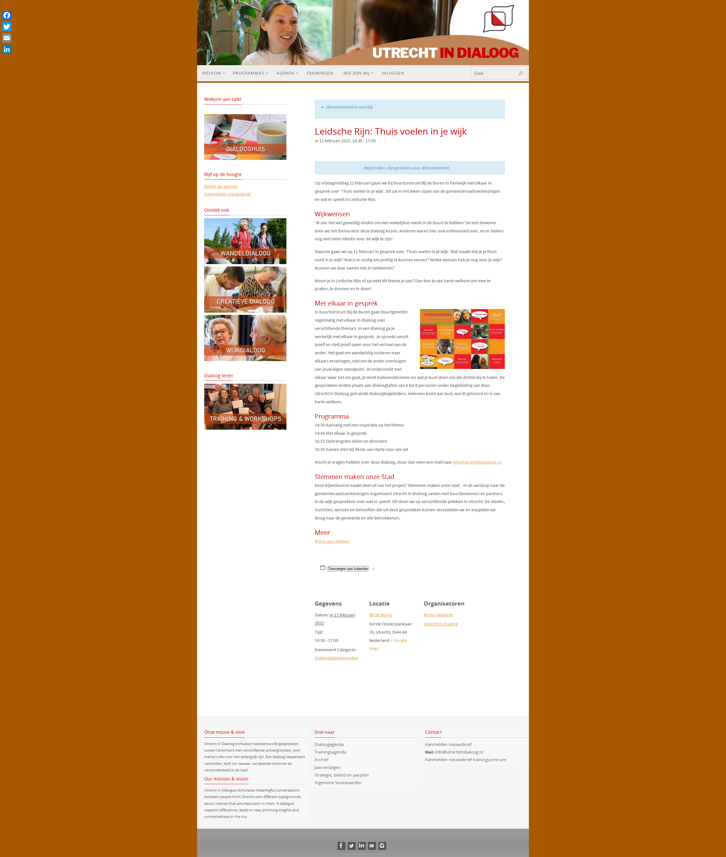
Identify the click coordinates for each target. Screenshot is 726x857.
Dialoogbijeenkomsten (336, 658)
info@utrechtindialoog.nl (477, 462)
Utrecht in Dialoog (441, 624)
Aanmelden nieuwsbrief (227, 194)
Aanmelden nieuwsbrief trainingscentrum (466, 759)
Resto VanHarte (438, 615)
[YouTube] (371, 845)
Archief (321, 759)
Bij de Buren (380, 615)
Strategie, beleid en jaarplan (342, 775)
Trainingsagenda (330, 752)
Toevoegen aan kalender (348, 569)
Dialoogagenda (329, 744)
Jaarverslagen (328, 767)
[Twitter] (351, 845)
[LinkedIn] (361, 845)
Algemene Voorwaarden (338, 782)
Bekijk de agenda (220, 186)
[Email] (6, 38)
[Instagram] (382, 845)
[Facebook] (341, 845)
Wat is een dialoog (332, 541)
